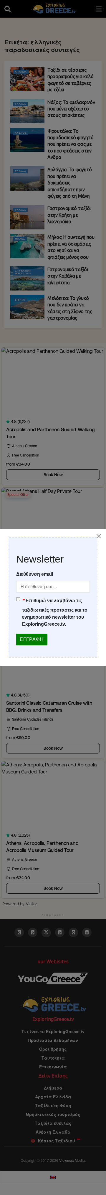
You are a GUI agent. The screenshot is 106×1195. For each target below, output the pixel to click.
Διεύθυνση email (34, 574)
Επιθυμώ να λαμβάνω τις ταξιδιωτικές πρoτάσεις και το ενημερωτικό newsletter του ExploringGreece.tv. (54, 612)
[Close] (98, 536)
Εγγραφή (32, 639)
